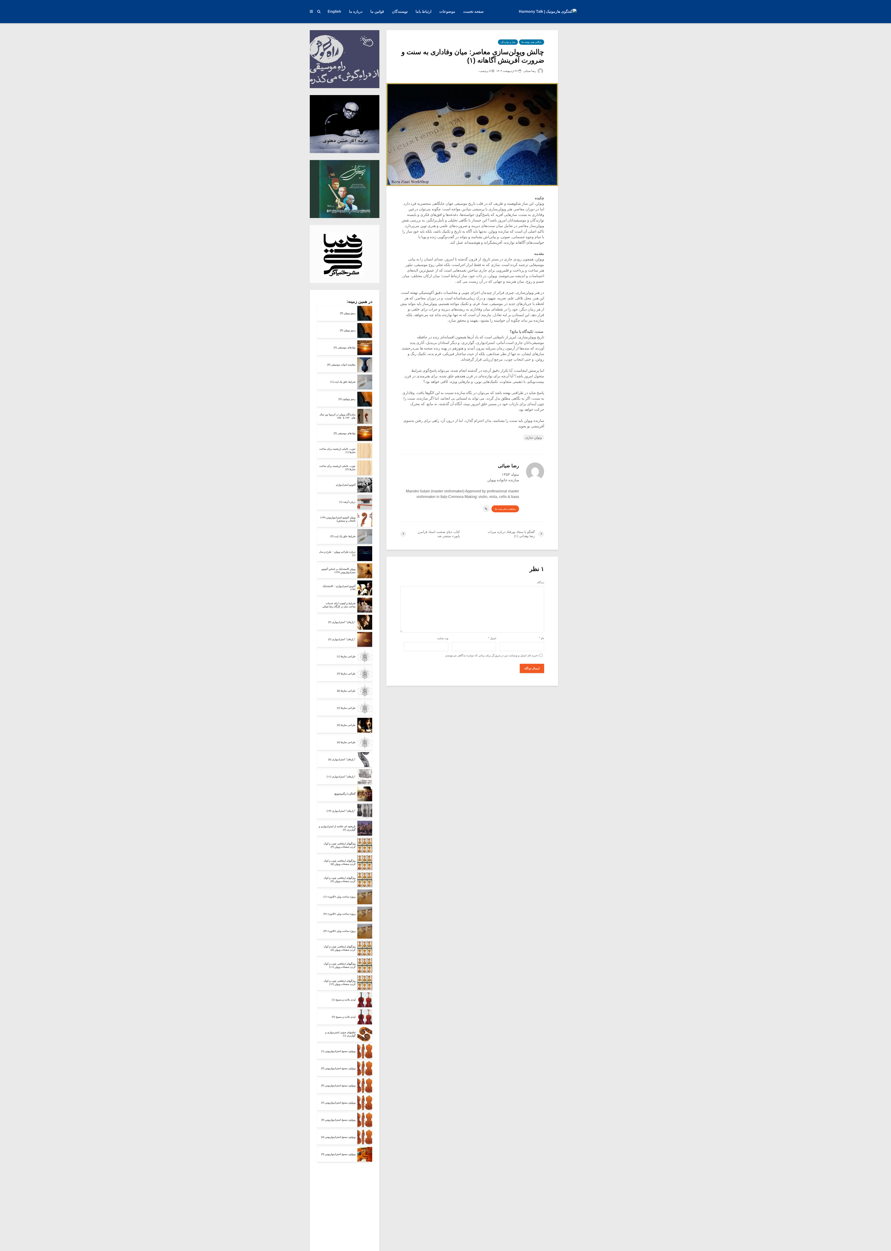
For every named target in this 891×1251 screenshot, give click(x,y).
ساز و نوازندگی (507, 42)
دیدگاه (540, 582)
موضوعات (447, 11)
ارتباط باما (423, 11)
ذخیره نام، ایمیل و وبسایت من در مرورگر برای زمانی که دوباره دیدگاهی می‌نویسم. (492, 655)
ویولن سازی (533, 437)
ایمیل (492, 638)
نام (541, 638)
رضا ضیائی (530, 71)
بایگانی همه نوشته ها (532, 42)
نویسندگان (400, 11)
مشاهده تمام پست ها (505, 509)
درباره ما (355, 11)
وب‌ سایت (442, 638)
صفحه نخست (473, 11)
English (334, 11)
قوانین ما (377, 11)
